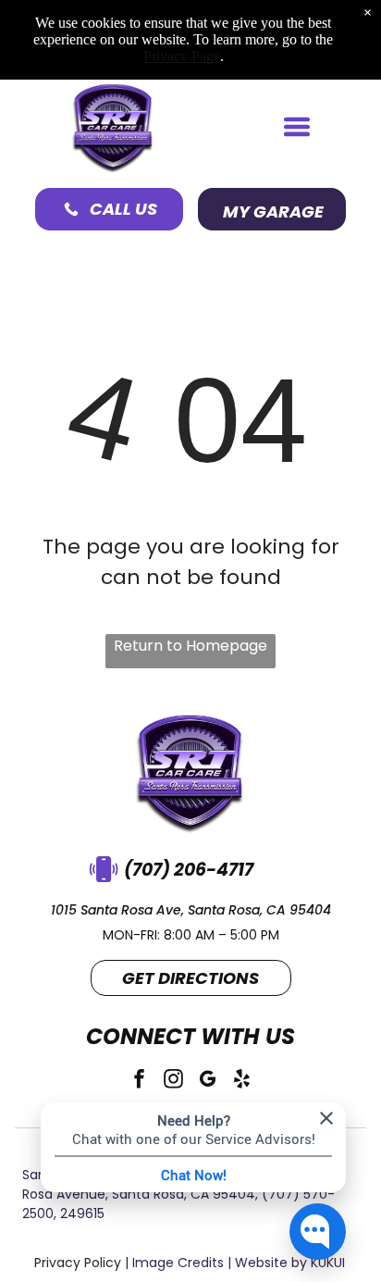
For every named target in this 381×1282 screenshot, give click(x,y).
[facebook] (139, 1081)
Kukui (328, 1262)
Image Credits (178, 1262)
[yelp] (242, 1081)
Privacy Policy (77, 1262)
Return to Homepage (190, 645)
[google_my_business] (208, 1081)
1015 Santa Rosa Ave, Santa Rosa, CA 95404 (191, 910)
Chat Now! (194, 1174)
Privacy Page (181, 56)
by (299, 1262)
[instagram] (174, 1081)
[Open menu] (297, 127)
